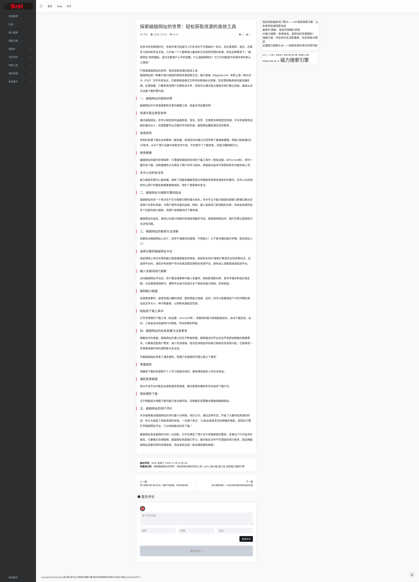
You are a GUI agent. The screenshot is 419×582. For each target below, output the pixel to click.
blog (59, 6)
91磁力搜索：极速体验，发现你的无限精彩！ (289, 33)
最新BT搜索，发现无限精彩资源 (281, 29)
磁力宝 (277, 61)
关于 (69, 6)
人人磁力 (271, 55)
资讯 (145, 34)
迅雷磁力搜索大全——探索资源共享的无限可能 (290, 45)
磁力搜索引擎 (294, 60)
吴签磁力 (279, 55)
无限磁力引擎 (303, 55)
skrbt (175, 34)
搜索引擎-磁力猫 (290, 55)
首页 (50, 6)
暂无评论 (148, 497)
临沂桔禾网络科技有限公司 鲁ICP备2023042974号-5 (116, 577)
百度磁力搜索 (268, 61)
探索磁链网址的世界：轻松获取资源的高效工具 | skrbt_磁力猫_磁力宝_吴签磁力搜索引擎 (199, 466)
